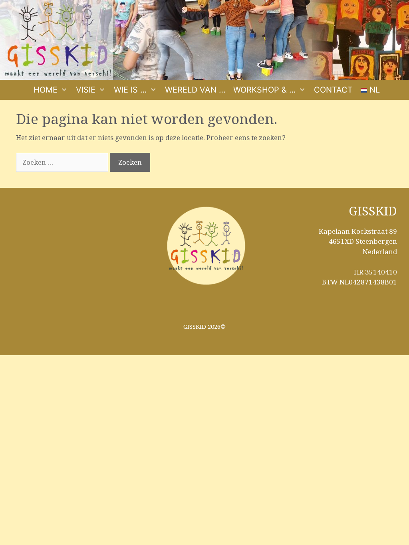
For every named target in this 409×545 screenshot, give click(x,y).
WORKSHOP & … (264, 90)
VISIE (85, 90)
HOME (46, 90)
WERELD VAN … (195, 90)
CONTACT (333, 90)
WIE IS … (130, 90)
